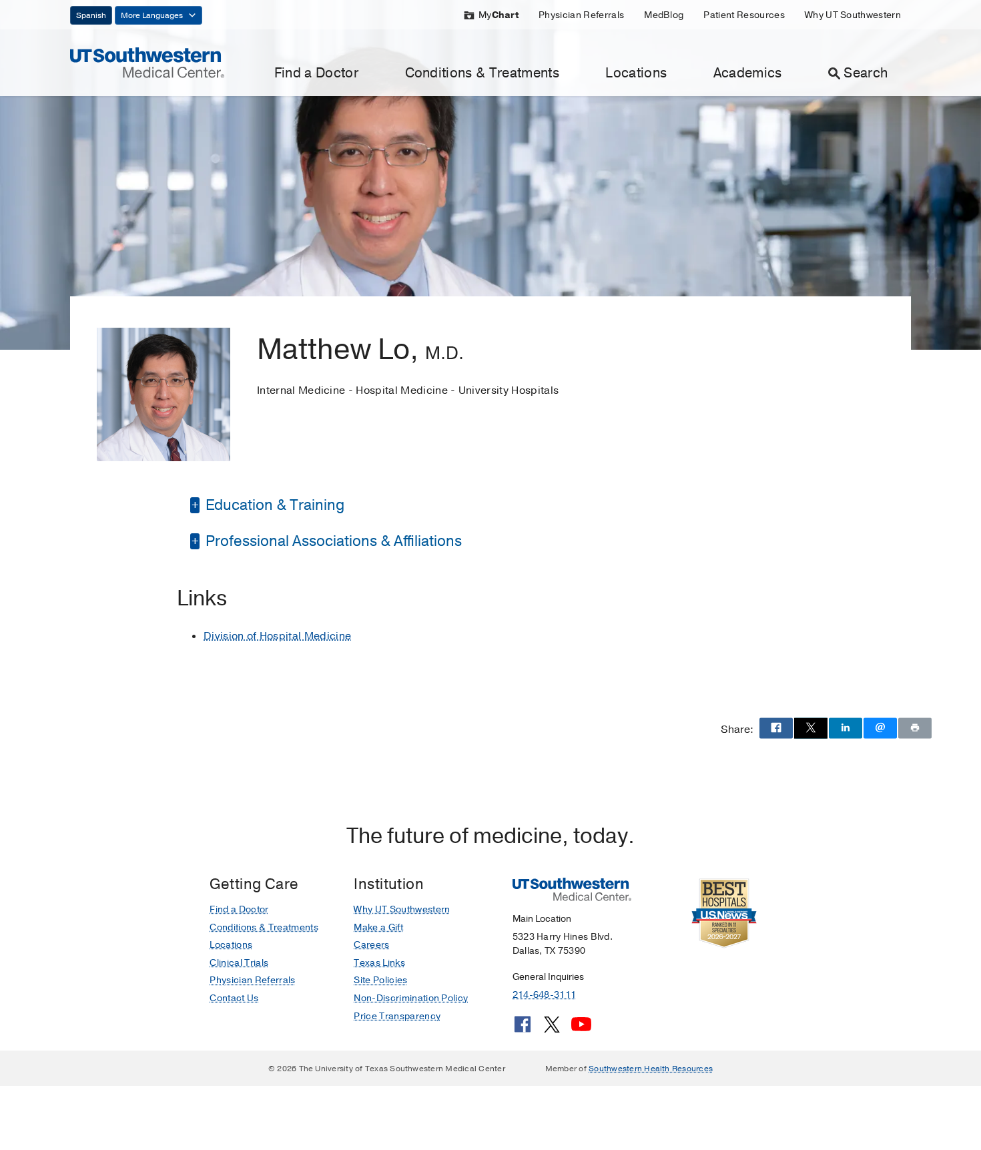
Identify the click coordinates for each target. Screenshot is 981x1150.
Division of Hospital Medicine (277, 636)
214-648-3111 (544, 994)
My (498, 15)
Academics (747, 73)
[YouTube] (581, 1029)
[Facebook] (523, 1029)
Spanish (91, 15)
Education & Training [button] (273, 505)
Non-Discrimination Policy (411, 998)
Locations (636, 73)
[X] (552, 1029)
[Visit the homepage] (147, 62)
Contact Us (234, 998)
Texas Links (379, 962)
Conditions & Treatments (482, 73)
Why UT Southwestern (853, 15)
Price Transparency (397, 1016)
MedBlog (663, 15)
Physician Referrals (581, 15)
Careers (371, 944)
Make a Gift (378, 927)
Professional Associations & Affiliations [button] (332, 541)
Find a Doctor (316, 73)
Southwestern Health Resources (651, 1068)
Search (866, 73)
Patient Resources (743, 15)
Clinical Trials (239, 962)
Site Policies (380, 980)
